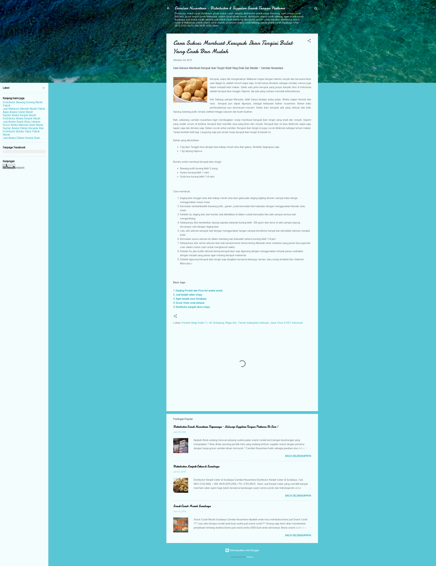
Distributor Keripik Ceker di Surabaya (196, 466)
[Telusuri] (316, 9)
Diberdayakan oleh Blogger (244, 550)
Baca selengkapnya (298, 456)
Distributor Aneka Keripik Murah (21, 118)
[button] (309, 41)
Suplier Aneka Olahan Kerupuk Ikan (23, 128)
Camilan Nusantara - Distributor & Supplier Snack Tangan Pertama (230, 8)
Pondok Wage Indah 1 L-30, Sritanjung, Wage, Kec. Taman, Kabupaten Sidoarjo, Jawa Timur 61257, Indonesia (242, 322)
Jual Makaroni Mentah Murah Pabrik (24, 108)
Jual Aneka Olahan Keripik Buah (21, 137)
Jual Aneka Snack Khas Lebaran (21, 121)
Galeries (249, 557)
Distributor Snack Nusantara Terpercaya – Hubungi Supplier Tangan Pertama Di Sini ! (225, 427)
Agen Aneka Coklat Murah (18, 112)
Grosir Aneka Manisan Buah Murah (23, 125)
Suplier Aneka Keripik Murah (19, 115)
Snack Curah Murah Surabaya (192, 506)
